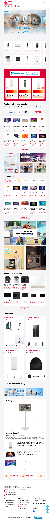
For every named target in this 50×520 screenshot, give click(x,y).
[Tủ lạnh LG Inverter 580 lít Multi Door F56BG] (43, 344)
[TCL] (39, 112)
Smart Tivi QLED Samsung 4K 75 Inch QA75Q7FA (7, 209)
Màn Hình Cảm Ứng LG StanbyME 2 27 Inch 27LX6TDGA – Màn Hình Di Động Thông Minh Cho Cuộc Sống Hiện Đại (24, 432)
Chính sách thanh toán (24, 502)
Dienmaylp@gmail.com (11, 492)
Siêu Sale (6, 106)
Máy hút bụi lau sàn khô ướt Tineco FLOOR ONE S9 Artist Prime (19, 345)
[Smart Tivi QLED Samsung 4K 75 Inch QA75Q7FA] (7, 203)
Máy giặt (37, 50)
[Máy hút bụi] (37, 58)
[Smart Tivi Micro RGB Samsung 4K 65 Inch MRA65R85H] (16, 120)
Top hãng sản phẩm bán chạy (16, 104)
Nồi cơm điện (8, 64)
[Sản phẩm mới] (11, 163)
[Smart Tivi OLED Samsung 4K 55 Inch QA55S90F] (7, 120)
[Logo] (8, 2)
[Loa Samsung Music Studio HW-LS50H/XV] (36, 363)
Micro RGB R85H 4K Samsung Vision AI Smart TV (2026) (30, 460)
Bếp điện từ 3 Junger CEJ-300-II (24, 285)
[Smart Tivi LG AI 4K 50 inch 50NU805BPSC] (33, 120)
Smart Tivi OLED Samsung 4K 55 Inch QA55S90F (7, 126)
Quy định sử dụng (23, 508)
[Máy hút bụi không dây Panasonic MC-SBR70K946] (19, 326)
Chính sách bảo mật (24, 500)
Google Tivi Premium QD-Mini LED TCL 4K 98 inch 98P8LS (33, 141)
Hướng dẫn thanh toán (9, 502)
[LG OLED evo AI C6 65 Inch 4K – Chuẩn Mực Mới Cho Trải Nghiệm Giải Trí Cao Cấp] (10, 454)
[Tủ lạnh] (8, 45)
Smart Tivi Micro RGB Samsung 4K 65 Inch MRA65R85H (16, 126)
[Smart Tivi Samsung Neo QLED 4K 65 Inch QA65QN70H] (25, 136)
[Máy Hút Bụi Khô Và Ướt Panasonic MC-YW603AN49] (8, 326)
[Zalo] (36, 511)
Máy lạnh (18, 50)
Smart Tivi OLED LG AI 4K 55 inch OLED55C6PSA (16, 193)
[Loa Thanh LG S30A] (43, 376)
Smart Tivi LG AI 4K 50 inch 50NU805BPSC (33, 126)
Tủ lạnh (8, 50)
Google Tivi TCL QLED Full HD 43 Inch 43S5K (24, 209)
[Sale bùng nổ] (25, 73)
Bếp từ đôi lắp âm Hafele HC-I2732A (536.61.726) (7, 301)
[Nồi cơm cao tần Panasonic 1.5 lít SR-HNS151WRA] (16, 279)
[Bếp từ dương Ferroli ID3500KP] (42, 295)
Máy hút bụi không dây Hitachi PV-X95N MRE (9, 345)
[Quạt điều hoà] (27, 45)
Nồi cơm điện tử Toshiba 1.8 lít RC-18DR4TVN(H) (7, 285)
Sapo (32, 517)
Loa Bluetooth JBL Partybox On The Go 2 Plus (16, 141)
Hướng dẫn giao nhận (9, 504)
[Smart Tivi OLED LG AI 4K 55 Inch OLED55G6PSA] (42, 136)
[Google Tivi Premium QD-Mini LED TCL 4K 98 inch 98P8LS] (33, 136)
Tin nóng (8, 401)
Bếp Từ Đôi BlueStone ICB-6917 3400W (33, 301)
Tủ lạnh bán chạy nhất (33, 317)
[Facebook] (34, 511)
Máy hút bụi (37, 64)
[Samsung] (12, 112)
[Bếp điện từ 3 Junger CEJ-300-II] (25, 279)
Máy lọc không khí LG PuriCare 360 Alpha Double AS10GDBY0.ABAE (24, 95)
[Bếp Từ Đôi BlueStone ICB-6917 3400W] (33, 295)
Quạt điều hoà (27, 51)
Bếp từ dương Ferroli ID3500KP (42, 301)
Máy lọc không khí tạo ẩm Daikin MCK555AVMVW (38, 95)
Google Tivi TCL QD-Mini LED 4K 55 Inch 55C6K (33, 209)
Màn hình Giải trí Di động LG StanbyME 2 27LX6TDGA (7, 141)
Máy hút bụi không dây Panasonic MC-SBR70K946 (19, 332)
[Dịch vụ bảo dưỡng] (14, 392)
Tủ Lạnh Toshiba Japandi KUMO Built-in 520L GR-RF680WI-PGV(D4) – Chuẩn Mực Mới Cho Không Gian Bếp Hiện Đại (31, 443)
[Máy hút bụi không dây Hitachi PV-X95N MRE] (8, 339)
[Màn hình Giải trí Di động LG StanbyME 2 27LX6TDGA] (7, 136)
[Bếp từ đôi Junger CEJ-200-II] (16, 295)
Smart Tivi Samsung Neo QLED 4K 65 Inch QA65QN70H (24, 141)
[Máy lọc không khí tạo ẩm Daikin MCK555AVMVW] (38, 83)
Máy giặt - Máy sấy (35, 106)
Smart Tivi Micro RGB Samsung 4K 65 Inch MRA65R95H (24, 193)
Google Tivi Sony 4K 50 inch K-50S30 (42, 209)
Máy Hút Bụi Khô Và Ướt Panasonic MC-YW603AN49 (9, 332)
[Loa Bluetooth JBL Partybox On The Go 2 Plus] (16, 136)
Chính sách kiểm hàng (24, 506)
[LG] (25, 112)
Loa (17, 64)
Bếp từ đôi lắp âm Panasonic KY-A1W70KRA (24, 301)
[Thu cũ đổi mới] (36, 392)
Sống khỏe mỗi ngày (10, 350)
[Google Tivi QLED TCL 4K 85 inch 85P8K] (16, 203)
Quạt (27, 64)
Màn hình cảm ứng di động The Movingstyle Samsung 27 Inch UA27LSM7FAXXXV (42, 126)
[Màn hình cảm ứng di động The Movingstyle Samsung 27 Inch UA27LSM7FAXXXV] (42, 120)
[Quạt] (27, 58)
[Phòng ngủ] (40, 168)
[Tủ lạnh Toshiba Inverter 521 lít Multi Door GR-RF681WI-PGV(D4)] (36, 344)
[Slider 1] (25, 21)
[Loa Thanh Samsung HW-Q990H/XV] (36, 376)
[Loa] (17, 58)
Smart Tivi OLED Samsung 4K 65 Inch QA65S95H (33, 193)
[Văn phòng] (33, 157)
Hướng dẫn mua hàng (9, 500)
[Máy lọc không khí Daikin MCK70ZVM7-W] (11, 83)
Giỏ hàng (15, 6)
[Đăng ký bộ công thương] (37, 517)
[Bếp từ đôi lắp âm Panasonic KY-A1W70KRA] (25, 295)
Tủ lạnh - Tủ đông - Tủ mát (23, 106)
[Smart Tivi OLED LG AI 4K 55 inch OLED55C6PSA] (16, 188)
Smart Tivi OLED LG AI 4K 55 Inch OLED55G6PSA (42, 141)
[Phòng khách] (26, 168)
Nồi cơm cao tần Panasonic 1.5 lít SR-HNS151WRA (16, 285)
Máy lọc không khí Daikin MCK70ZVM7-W (11, 95)
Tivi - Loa (13, 106)
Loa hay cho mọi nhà (32, 350)
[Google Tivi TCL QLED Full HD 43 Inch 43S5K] (25, 203)
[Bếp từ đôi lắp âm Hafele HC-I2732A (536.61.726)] (7, 295)
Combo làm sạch (9, 317)
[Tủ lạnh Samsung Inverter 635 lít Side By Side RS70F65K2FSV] (36, 331)
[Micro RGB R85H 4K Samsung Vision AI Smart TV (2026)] (10, 463)
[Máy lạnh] (17, 45)
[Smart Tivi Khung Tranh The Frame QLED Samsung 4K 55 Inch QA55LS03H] (25, 120)
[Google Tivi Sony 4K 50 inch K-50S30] (42, 203)
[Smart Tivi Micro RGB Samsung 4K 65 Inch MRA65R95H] (25, 188)
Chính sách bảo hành (24, 504)
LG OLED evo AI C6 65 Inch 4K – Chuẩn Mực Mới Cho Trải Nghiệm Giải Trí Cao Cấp (30, 452)
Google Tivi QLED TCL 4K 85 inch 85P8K (16, 209)
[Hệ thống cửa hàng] (8, 6)
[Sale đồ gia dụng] (38, 282)
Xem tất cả (24, 149)
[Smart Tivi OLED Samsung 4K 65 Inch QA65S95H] (33, 188)
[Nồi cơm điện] (8, 58)
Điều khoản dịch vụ (9, 506)
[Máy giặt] (37, 45)
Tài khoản (12, 6)
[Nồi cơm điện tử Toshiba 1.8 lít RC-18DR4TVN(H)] (7, 279)
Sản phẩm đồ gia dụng (13, 273)
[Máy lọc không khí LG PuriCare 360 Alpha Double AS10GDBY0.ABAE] (25, 83)
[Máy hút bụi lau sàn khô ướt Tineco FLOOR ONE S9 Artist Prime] (19, 339)
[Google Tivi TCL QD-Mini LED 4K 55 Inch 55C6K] (33, 203)
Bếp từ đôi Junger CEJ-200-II (15, 301)
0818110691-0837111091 (11, 494)
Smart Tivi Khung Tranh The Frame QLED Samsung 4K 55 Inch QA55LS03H (25, 126)
